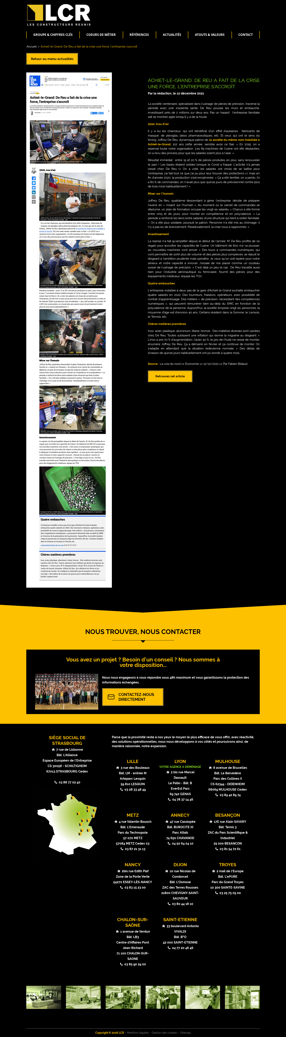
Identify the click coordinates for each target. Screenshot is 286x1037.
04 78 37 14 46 (182, 799)
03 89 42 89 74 (230, 795)
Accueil (32, 46)
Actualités (172, 35)
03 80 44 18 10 (182, 904)
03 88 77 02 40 (69, 782)
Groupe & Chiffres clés (53, 35)
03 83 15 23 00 (135, 887)
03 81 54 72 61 (230, 849)
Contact (245, 35)
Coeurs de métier (101, 35)
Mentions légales (138, 1032)
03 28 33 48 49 (135, 789)
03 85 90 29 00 (135, 964)
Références (139, 35)
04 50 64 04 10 (182, 843)
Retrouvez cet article (170, 376)
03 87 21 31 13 (135, 849)
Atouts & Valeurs (210, 35)
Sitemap (185, 1032)
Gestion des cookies (164, 1032)
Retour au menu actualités (52, 59)
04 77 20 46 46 (182, 948)
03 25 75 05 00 (230, 893)
